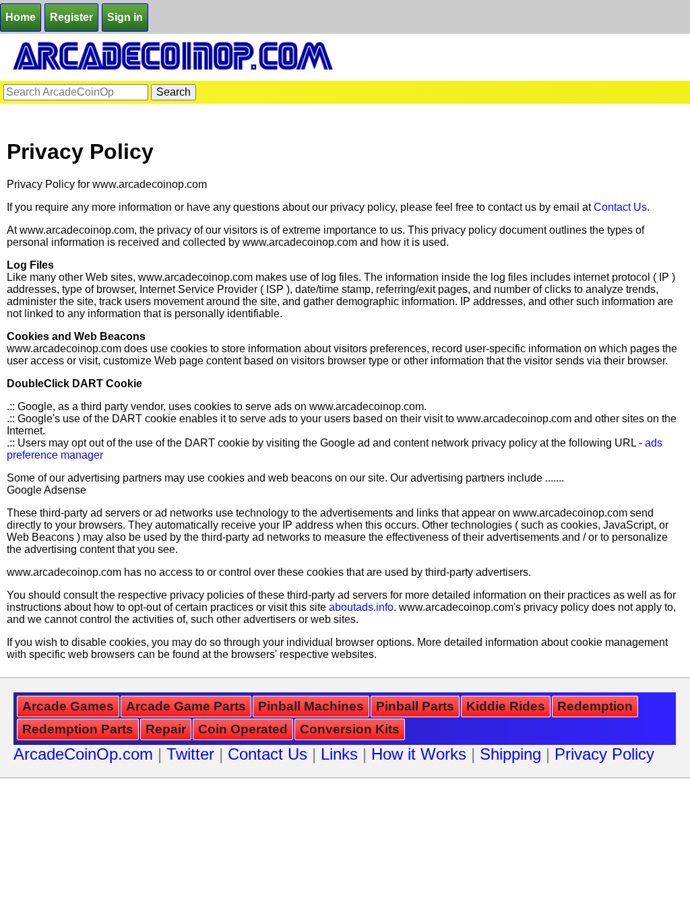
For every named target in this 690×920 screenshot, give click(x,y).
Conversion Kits (350, 729)
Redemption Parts (77, 729)
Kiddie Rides (505, 706)
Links (339, 754)
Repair (166, 729)
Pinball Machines (311, 706)
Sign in (125, 17)
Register (71, 17)
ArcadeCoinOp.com (83, 754)
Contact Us (620, 207)
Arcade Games (68, 706)
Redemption (595, 706)
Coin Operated (243, 729)
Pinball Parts (415, 706)
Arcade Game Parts (186, 706)
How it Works (418, 754)
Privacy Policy (604, 754)
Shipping (510, 754)
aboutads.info (361, 607)
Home (20, 17)
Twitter (190, 754)
